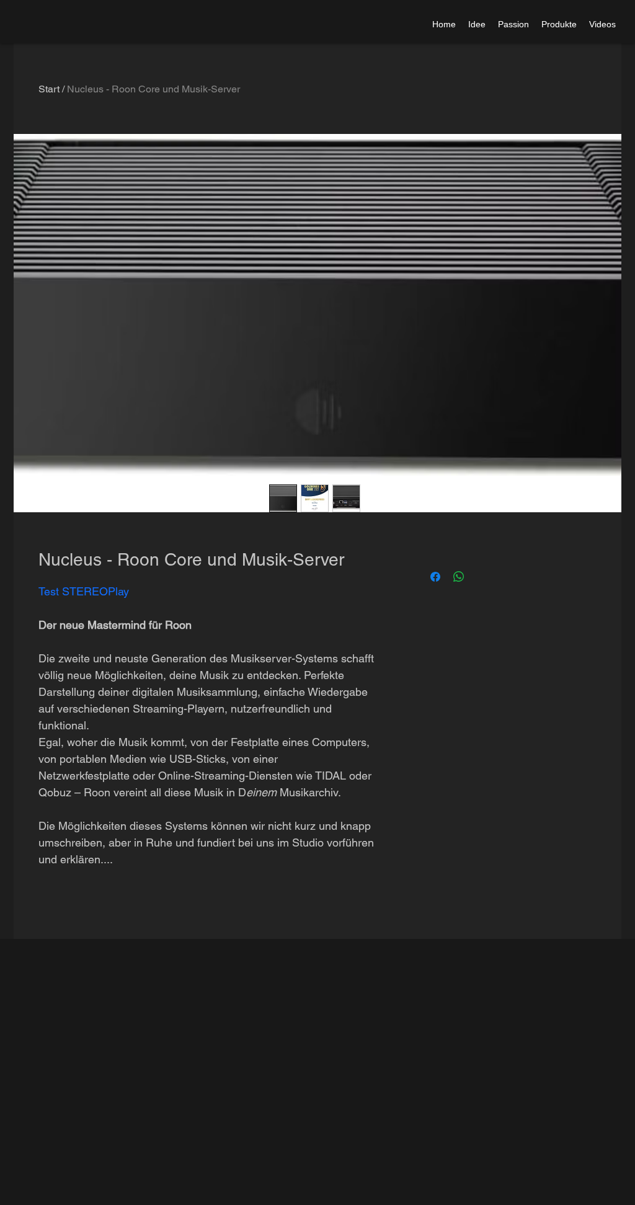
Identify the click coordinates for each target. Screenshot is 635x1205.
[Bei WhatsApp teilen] (458, 576)
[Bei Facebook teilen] (435, 576)
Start (49, 89)
